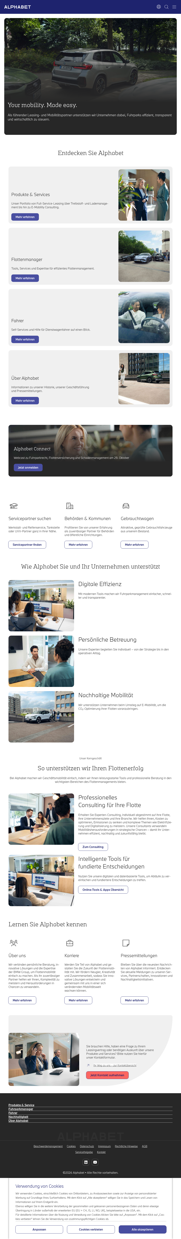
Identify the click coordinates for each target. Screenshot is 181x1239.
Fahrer (12, 1113)
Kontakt (101, 1152)
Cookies (71, 1146)
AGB (144, 1146)
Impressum (104, 1146)
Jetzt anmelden (28, 467)
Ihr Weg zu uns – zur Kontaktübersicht (115, 1065)
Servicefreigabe (84, 1152)
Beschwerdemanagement (48, 1146)
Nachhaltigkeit (18, 1116)
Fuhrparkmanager (20, 1109)
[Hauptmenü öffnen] (174, 6)
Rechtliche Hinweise (126, 1146)
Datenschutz (87, 1146)
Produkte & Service (21, 1105)
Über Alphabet (18, 1120)
